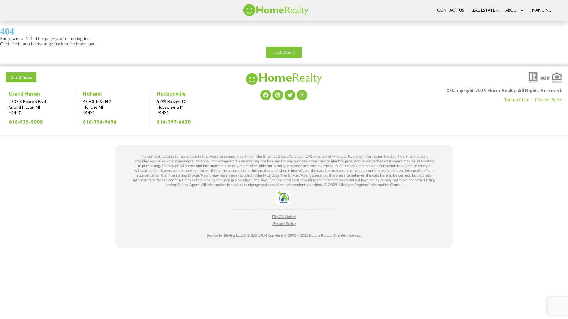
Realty (290, 79)
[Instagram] (302, 95)
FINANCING (541, 11)
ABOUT (512, 11)
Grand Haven (24, 94)
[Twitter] (290, 95)
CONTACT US (450, 11)
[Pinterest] (277, 95)
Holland (92, 94)
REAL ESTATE (482, 11)
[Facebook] (265, 95)
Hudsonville (171, 94)
